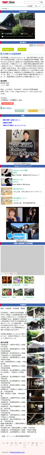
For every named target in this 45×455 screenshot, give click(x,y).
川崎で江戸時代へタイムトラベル (14, 125)
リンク (41, 443)
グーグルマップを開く (7, 103)
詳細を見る (22, 49)
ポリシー (28, 444)
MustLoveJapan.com (17, 452)
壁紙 (7, 443)
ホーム (3, 443)
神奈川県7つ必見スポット (11, 120)
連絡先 (20, 443)
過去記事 (12, 444)
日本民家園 (4, 8)
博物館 (31, 45)
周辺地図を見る (8, 49)
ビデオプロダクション (24, 446)
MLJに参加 (37, 444)
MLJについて (16, 444)
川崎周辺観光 (40, 45)
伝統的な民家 (7, 123)
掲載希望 (33, 444)
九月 (35, 45)
